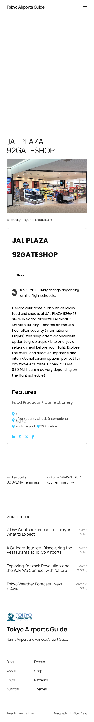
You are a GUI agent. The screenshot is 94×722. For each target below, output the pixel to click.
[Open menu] (84, 14)
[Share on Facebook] (33, 444)
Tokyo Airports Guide (25, 14)
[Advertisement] (47, 84)
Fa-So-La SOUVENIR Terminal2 (23, 487)
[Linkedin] (13, 444)
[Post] (26, 444)
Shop (20, 282)
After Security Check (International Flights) (42, 427)
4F (17, 421)
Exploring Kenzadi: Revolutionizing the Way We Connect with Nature (38, 575)
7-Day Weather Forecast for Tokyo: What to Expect (38, 539)
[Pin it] (20, 444)
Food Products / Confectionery (42, 409)
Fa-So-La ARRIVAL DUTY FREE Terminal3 (63, 487)
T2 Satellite (48, 433)
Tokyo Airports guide (35, 227)
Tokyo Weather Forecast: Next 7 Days (34, 593)
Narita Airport (25, 433)
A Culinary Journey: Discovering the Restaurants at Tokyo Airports (39, 557)
